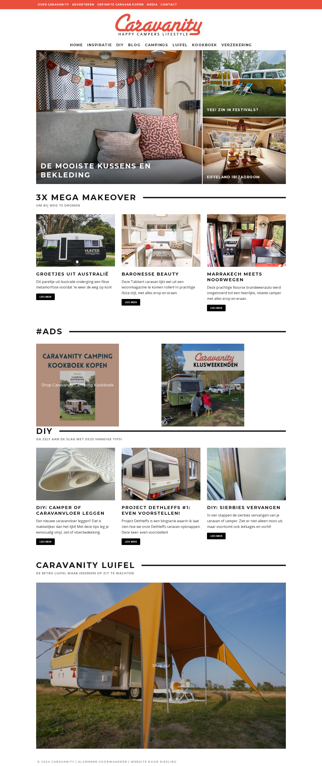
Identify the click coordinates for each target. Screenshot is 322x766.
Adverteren (83, 4)
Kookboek (204, 45)
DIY (120, 45)
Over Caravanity (53, 4)
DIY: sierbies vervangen (244, 507)
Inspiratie (99, 45)
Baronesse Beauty (150, 274)
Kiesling (168, 761)
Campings (156, 45)
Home (76, 45)
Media (152, 4)
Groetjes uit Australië (72, 274)
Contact (169, 4)
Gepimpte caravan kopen (120, 4)
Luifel (180, 45)
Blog (134, 45)
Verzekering (236, 45)
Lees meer (45, 296)
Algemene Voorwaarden (102, 761)
